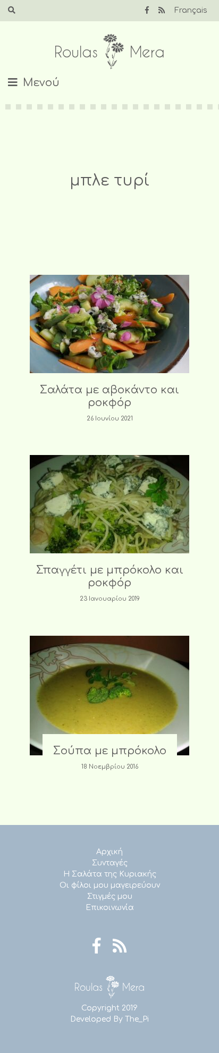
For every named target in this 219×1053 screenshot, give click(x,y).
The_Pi (137, 1019)
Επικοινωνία (110, 908)
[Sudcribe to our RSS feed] (162, 10)
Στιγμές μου (109, 896)
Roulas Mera (109, 52)
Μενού (41, 83)
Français (190, 10)
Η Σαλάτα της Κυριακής (109, 874)
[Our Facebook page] (147, 10)
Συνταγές (110, 863)
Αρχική (109, 852)
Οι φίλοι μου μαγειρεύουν (110, 885)
